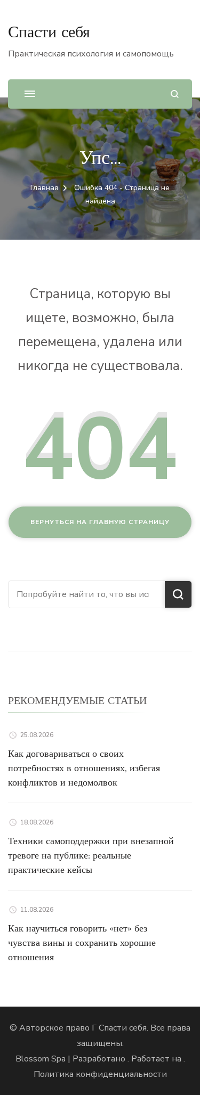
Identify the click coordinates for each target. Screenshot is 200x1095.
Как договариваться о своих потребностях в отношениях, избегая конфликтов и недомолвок (84, 767)
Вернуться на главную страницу (100, 522)
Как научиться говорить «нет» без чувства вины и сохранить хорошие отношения (82, 942)
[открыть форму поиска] (175, 94)
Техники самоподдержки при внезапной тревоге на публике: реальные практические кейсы (91, 855)
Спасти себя (49, 32)
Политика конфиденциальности (100, 1074)
